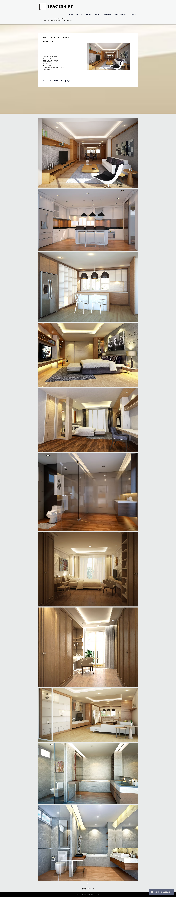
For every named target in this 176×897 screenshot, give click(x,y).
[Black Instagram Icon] (45, 20)
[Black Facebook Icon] (41, 20)
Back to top (88, 889)
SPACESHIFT (60, 6)
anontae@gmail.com (59, 19)
